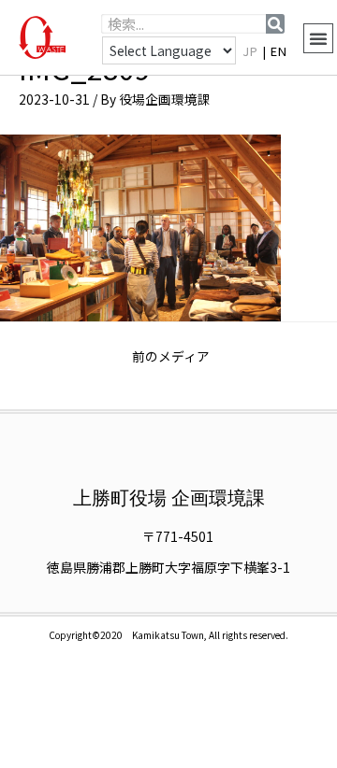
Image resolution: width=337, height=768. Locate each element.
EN (279, 51)
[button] (318, 38)
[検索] (275, 24)
